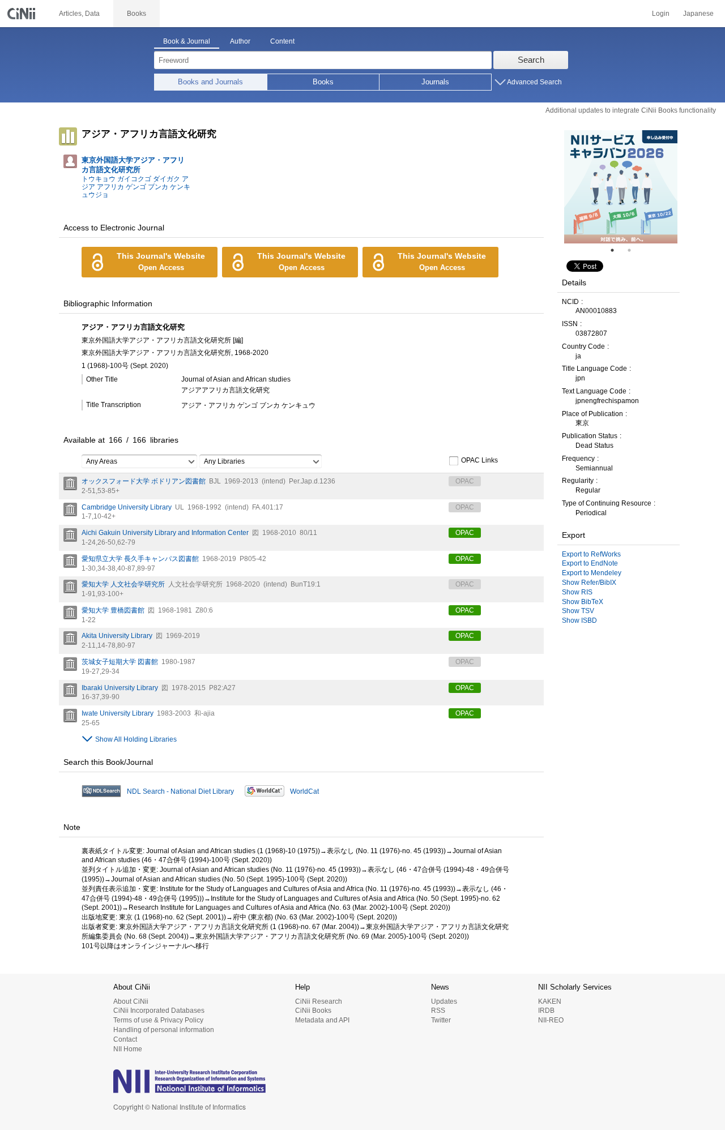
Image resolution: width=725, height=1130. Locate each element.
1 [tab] (616, 250)
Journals (435, 82)
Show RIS (577, 592)
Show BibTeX (582, 602)
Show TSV (578, 611)
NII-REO (551, 1020)
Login (660, 14)
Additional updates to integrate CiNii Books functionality (630, 110)
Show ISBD (579, 620)
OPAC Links (479, 460)
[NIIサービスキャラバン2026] (620, 186)
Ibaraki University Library (120, 688)
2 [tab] (633, 250)
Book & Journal (186, 41)
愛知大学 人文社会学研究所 (123, 584)
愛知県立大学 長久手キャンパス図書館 (140, 559)
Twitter (441, 1020)
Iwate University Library (117, 713)
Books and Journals (210, 82)
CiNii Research (318, 1001)
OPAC (464, 533)
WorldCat (304, 791)
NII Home (127, 1049)
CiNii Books (313, 1011)
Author (240, 41)
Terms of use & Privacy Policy (158, 1020)
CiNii (22, 13)
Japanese (698, 14)
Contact (125, 1039)
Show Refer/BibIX (589, 583)
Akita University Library (117, 636)
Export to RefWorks (591, 554)
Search (531, 60)
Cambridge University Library (127, 507)
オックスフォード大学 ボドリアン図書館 (144, 481)
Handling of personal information (163, 1030)
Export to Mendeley (591, 573)
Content (282, 41)
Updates (444, 1001)
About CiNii (130, 1001)
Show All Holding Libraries (136, 739)
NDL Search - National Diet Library (180, 791)
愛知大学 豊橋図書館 (113, 610)
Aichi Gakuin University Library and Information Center (165, 533)
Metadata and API (322, 1020)
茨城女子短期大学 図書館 (120, 662)
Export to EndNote (590, 563)
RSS (438, 1011)
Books (323, 82)
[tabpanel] (621, 186)
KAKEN (549, 1001)
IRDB (546, 1011)
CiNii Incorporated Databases (158, 1011)
